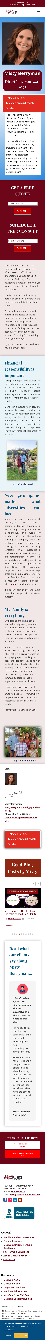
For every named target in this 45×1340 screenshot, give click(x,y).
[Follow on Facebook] (5, 1200)
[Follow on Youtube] (20, 1200)
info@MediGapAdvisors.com (25, 1195)
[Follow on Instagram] (10, 1200)
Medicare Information (15, 1291)
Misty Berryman (14, 919)
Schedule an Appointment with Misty (20, 103)
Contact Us (9, 1260)
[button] (39, 884)
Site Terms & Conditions (16, 1252)
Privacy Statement (13, 1241)
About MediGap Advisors (16, 1256)
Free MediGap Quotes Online (22, 1145)
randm (13, 584)
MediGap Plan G (11, 1280)
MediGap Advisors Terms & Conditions (17, 1246)
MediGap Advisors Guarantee (19, 1238)
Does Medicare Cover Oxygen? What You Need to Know (21, 912)
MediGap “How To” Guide (17, 1295)
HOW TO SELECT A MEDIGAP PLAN (22, 1154)
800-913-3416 (22, 2)
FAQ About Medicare (14, 1288)
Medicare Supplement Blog (17, 1299)
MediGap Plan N (11, 1284)
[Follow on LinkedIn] (15, 1200)
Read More (10, 926)
